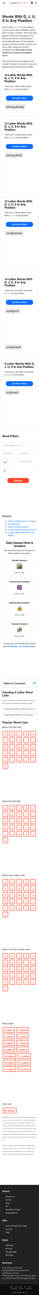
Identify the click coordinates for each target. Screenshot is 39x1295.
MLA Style (9, 1255)
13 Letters (24, 1062)
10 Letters (9, 1056)
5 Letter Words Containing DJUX (22, 529)
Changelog (13, 1289)
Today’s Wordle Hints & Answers (22, 521)
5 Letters (22, 1036)
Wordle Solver (14, 523)
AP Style (9, 1248)
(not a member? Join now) (16, 1226)
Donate (9, 1200)
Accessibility (18, 1287)
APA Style (9, 1245)
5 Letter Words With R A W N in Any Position (20, 709)
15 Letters (24, 1069)
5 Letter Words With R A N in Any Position (19, 715)
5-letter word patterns (20, 703)
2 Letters (8, 1030)
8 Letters (8, 1049)
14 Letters (9, 1069)
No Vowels (9, 1110)
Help (7, 1232)
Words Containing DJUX (18, 526)
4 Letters (8, 1036)
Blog (7, 1203)
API (7, 1206)
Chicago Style (11, 1252)
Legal (11, 1287)
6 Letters (8, 1043)
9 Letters (22, 1049)
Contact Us (10, 1196)
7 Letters (22, 1043)
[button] (33, 3)
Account (9, 1229)
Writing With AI (12, 1213)
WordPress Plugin (13, 1209)
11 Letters (24, 1056)
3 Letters (22, 1030)
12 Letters (9, 1062)
